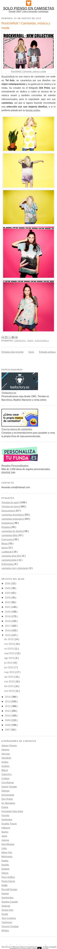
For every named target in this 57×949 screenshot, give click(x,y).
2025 (8, 588)
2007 (8, 729)
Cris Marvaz (7, 782)
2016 (8, 630)
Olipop (4, 873)
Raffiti (4, 885)
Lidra (4, 848)
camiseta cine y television (15, 568)
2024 (8, 593)
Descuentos (7, 510)
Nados (4, 860)
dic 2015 (9, 639)
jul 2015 (8, 663)
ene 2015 (9, 691)
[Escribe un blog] (6, 337)
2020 (8, 611)
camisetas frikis (9, 535)
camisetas (20, 341)
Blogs (4, 543)
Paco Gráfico (8, 877)
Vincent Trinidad (9, 926)
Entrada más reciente (12, 352)
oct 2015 (9, 648)
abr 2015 (9, 677)
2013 (8, 701)
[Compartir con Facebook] (13, 337)
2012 (8, 706)
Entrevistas (7, 564)
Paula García (8, 881)
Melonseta (6, 856)
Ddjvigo (5, 791)
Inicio (31, 352)
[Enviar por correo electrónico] (2, 337)
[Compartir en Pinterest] (16, 337)
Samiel (5, 893)
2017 (8, 626)
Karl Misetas (7, 844)
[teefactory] (19, 389)
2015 (8, 635)
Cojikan (5, 778)
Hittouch (5, 828)
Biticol (4, 770)
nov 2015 (9, 644)
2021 (8, 607)
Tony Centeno (8, 918)
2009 (8, 720)
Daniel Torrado (9, 786)
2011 (8, 711)
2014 (8, 697)
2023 (8, 597)
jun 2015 (9, 667)
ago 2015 (9, 658)
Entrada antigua (47, 352)
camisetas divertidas (12, 515)
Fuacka (5, 815)
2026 (8, 583)
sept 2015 (9, 653)
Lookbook (6, 552)
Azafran (5, 766)
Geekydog (6, 819)
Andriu (4, 762)
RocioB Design (9, 889)
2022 (8, 602)
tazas (4, 547)
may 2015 (9, 672)
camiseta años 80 (10, 556)
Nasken (5, 869)
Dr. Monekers (8, 803)
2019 (8, 616)
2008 (8, 725)
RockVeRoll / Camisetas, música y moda (28, 71)
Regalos (6, 527)
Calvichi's (6, 774)
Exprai (4, 807)
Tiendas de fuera (10, 506)
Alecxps (5, 754)
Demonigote (7, 795)
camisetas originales (12, 519)
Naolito (5, 865)
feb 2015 (9, 686)
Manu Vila (6, 852)
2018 (8, 621)
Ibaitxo (4, 832)
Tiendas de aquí (10, 502)
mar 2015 (9, 681)
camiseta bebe (9, 560)
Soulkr (4, 914)
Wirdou (5, 930)
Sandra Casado (9, 902)
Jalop (4, 836)
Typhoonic (6, 922)
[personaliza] (19, 462)
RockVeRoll (42, 341)
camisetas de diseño (12, 531)
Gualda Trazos (9, 823)
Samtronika (7, 897)
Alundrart (6, 758)
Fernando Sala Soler (12, 811)
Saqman (5, 906)
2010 (8, 715)
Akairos (5, 749)
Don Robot (7, 799)
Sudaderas (7, 523)
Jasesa (5, 840)
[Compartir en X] (9, 337)
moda (30, 341)
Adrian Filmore (9, 745)
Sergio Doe (7, 910)
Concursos (7, 539)
